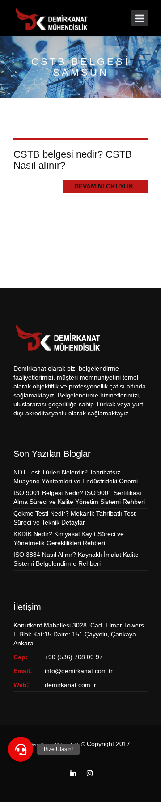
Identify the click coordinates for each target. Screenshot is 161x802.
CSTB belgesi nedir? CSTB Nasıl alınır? (72, 160)
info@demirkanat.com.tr (79, 670)
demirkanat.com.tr (70, 684)
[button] (20, 749)
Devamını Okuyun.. (105, 186)
